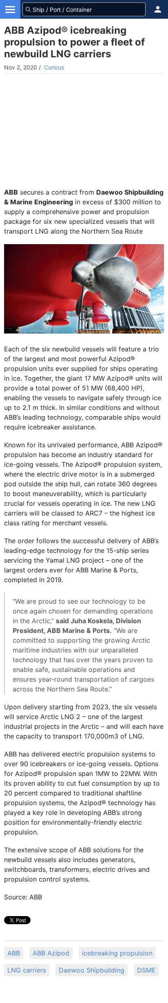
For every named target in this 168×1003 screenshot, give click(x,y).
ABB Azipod (51, 953)
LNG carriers (26, 970)
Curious (54, 67)
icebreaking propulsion (117, 953)
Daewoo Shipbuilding (91, 970)
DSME (146, 970)
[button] (158, 9)
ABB (13, 953)
